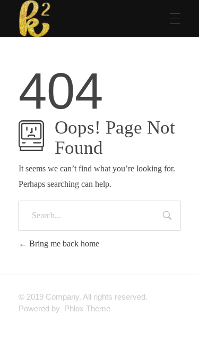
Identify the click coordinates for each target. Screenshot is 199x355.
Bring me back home (63, 243)
